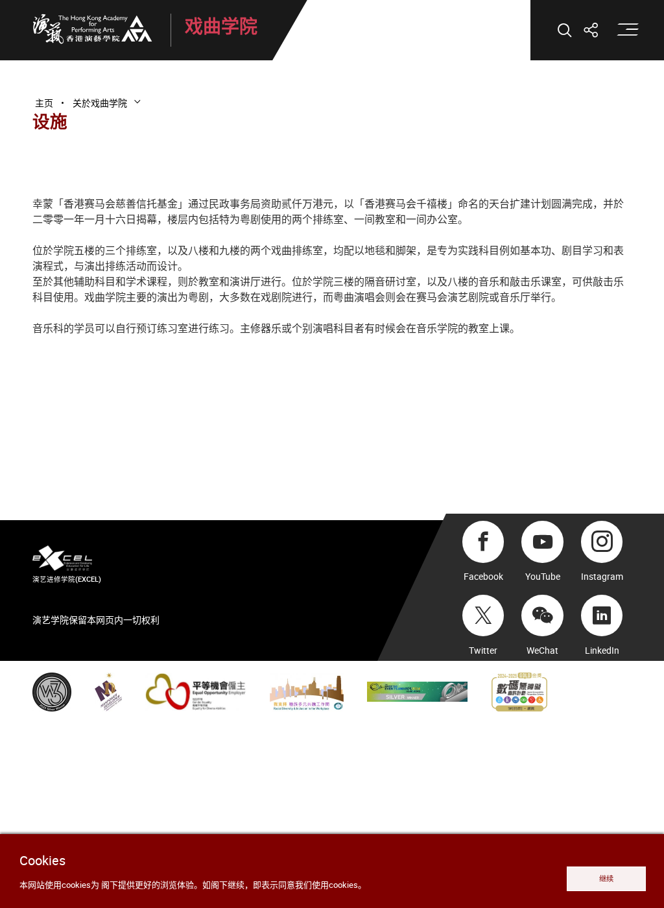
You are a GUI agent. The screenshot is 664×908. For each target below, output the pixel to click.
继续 (606, 878)
